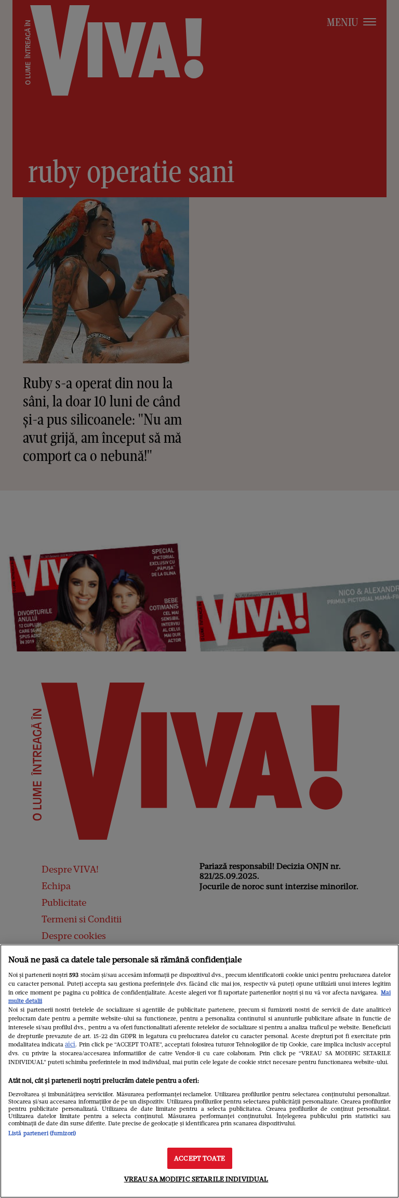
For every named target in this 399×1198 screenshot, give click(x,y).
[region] (199, 1071)
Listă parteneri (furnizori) (42, 1133)
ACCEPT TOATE (199, 1158)
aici (70, 1044)
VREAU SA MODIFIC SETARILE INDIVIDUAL (196, 1179)
